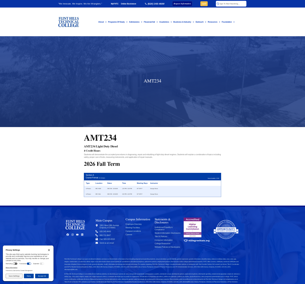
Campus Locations (133, 231)
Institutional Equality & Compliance (164, 228)
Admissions (134, 22)
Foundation (227, 22)
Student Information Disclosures (167, 233)
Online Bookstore (128, 4)
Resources (212, 22)
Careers (129, 235)
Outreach (200, 22)
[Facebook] (68, 234)
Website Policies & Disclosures (167, 247)
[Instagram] (72, 234)
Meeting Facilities (133, 228)
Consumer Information (164, 240)
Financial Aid (149, 22)
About (101, 22)
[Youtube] (77, 234)
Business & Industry (182, 22)
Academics (164, 22)
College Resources (162, 244)
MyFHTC (115, 4)
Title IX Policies (161, 236)
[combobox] (231, 4)
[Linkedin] (82, 234)
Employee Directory (134, 224)
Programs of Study (116, 22)
